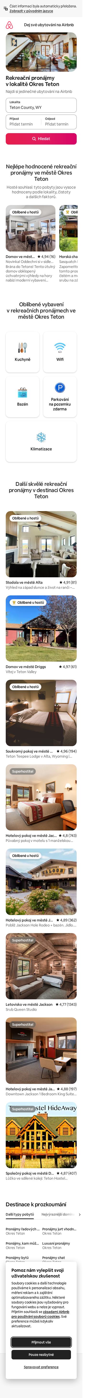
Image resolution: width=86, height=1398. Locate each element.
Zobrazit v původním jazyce (31, 11)
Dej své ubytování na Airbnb (49, 24)
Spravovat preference (41, 1367)
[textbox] (23, 124)
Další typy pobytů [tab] (20, 1214)
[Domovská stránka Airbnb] (9, 24)
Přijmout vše (41, 1342)
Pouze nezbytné (41, 1355)
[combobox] (41, 107)
